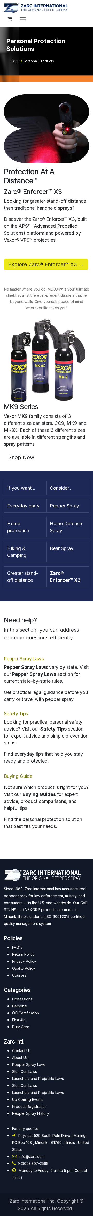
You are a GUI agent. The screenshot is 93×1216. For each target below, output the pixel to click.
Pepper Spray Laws (24, 658)
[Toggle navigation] (22, 19)
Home (16, 61)
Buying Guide (18, 776)
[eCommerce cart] (9, 19)
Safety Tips (16, 713)
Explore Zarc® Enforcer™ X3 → (46, 264)
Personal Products (38, 61)
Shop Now (21, 457)
